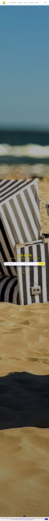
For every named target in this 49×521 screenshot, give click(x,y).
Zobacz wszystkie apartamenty (24, 268)
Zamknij (46, 519)
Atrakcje (26, 2)
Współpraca (20, 2)
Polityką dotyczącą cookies (29, 518)
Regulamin (31, 2)
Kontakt (36, 2)
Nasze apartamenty (12, 2)
